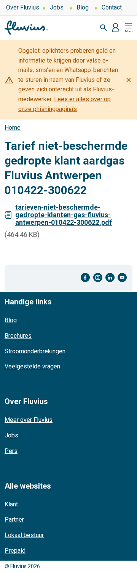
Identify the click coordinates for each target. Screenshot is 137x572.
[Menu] (128, 27)
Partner (14, 519)
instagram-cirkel (97, 277)
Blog (82, 7)
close (128, 80)
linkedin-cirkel (110, 277)
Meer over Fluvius (29, 419)
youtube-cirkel (122, 277)
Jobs (57, 7)
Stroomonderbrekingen (35, 351)
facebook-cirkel (85, 277)
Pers (11, 450)
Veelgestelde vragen (32, 366)
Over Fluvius (22, 7)
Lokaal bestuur (24, 535)
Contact (112, 7)
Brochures (18, 335)
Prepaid (15, 550)
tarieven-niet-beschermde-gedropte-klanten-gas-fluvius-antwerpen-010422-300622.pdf (63, 214)
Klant (11, 504)
